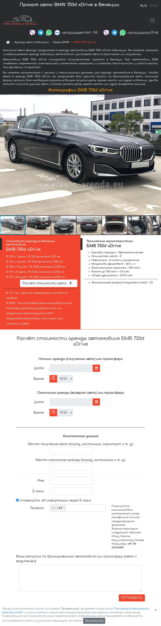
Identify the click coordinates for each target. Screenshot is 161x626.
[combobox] (58, 508)
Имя (40, 480)
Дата (39, 368)
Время (38, 379)
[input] (71, 368)
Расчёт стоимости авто (45, 283)
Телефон (37, 508)
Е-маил (38, 491)
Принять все (94, 620)
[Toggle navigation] (152, 20)
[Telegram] (40, 32)
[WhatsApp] (49, 32)
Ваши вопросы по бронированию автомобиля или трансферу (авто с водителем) (76, 559)
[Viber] (32, 32)
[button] (38, 225)
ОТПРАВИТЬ (132, 598)
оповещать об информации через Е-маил (55, 500)
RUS (143, 6)
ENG (153, 6)
